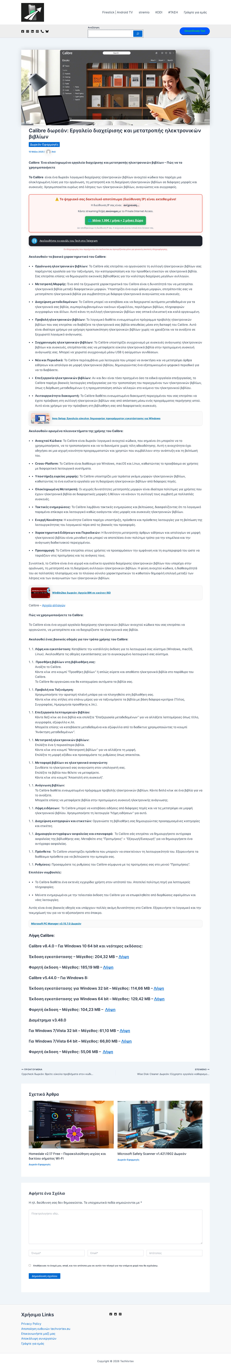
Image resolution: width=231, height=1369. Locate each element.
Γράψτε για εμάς (195, 12)
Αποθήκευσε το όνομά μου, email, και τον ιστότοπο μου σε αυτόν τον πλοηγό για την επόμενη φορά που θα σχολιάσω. (95, 1265)
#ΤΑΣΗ (173, 12)
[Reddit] (115, 1314)
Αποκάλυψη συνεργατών (38, 1338)
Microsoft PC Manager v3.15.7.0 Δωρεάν (56, 923)
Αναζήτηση (93, 27)
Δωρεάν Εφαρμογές (44, 144)
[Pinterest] (37, 31)
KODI (158, 12)
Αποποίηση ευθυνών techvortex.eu (45, 1329)
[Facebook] (22, 31)
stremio (144, 12)
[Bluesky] (47, 31)
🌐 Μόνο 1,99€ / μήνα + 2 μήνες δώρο (115, 220)
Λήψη (124, 956)
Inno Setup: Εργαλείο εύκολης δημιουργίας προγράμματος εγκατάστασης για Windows (106, 418)
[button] (195, 31)
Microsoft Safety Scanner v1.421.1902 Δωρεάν (152, 1154)
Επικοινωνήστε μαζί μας (38, 1333)
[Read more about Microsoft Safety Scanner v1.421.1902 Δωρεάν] (160, 1124)
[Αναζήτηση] (137, 34)
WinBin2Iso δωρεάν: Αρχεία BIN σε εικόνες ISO (81, 592)
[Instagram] (27, 31)
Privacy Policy (31, 1324)
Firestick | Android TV (117, 12)
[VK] (42, 31)
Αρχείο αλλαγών (53, 605)
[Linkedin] (32, 31)
